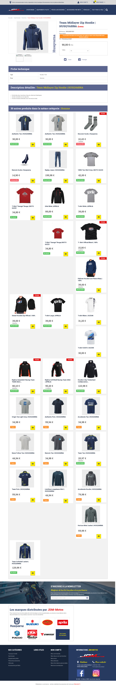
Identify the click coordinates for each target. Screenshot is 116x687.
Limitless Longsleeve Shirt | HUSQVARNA (54, 490)
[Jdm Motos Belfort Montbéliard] (15, 9)
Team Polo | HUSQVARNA (21, 489)
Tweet (69, 59)
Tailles (64, 50)
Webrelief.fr (77, 684)
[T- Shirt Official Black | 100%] (91, 232)
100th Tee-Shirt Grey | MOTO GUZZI (90, 170)
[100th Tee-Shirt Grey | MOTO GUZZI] (91, 159)
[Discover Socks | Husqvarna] (91, 123)
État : (60, 39)
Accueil (10, 18)
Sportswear (30, 10)
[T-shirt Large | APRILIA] (58, 305)
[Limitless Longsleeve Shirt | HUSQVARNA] (58, 478)
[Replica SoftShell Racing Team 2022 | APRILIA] (58, 369)
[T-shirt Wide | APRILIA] (91, 195)
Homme (65, 108)
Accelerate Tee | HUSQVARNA (88, 417)
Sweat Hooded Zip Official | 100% (23, 315)
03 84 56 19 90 (96, 665)
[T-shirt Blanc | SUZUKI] (91, 305)
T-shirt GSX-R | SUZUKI (86, 348)
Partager (84, 59)
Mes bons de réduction (57, 665)
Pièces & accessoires (58, 10)
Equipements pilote (43, 10)
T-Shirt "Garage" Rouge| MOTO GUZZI (55, 243)
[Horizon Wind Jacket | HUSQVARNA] (91, 515)
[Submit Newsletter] (87, 598)
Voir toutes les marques (62, 634)
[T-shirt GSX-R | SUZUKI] (91, 337)
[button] (107, 10)
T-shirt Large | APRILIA (53, 315)
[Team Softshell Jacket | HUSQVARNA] (25, 551)
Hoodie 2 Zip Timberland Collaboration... (86, 381)
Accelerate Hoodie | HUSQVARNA (89, 489)
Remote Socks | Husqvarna (21, 170)
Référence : (62, 31)
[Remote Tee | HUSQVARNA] (58, 442)
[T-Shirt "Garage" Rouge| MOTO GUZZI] (58, 232)
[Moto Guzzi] (47, 622)
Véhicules (86, 10)
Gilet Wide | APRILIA (52, 206)
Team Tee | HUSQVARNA (86, 453)
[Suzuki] (32, 622)
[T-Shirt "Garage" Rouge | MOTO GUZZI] (25, 195)
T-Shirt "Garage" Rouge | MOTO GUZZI (23, 207)
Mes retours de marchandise (58, 656)
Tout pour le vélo (97, 10)
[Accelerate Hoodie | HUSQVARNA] (91, 478)
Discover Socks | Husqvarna (87, 134)
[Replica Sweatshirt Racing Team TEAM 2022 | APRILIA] (25, 369)
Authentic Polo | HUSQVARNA (55, 417)
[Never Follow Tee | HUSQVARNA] (25, 442)
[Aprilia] (62, 622)
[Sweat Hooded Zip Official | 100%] (25, 305)
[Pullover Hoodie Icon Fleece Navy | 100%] (91, 268)
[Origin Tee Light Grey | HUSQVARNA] (25, 406)
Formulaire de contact (98, 666)
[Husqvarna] (17, 622)
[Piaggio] (17, 634)
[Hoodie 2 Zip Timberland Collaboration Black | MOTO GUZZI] (91, 369)
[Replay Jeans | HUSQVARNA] (58, 159)
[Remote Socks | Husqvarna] (25, 159)
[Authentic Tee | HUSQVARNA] (25, 123)
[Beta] (32, 634)
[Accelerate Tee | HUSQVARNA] (91, 406)
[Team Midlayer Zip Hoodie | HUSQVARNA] (19, 58)
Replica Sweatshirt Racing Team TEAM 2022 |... (23, 381)
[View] (32, 145)
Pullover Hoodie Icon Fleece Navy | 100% (90, 279)
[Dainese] (47, 634)
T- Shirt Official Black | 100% (88, 242)
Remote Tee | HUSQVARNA (54, 453)
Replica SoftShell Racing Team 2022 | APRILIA (57, 381)
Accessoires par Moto (74, 10)
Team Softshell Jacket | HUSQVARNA (20, 562)
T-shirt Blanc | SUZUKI (85, 315)
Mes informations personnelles (59, 663)
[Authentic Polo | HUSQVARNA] (58, 406)
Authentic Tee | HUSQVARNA (22, 134)
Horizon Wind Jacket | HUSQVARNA (90, 525)
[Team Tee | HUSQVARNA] (91, 442)
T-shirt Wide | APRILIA (85, 206)
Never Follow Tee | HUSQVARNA (23, 453)
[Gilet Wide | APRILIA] (58, 195)
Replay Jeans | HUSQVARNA (55, 170)
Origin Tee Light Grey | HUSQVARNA (24, 417)
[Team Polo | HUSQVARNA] (25, 478)
